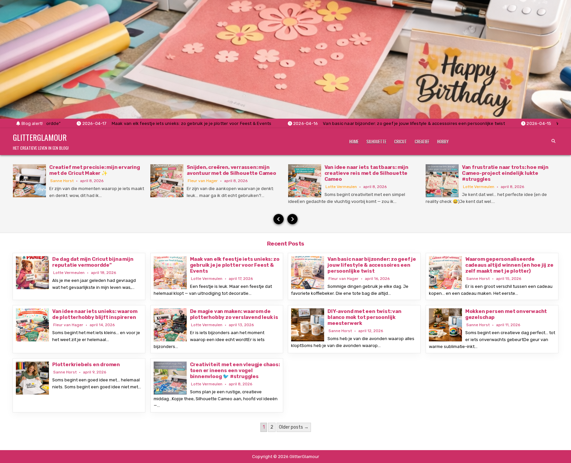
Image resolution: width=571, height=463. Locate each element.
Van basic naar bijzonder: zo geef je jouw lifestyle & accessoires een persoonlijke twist (371, 265)
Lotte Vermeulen (341, 187)
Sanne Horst (62, 181)
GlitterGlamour (40, 137)
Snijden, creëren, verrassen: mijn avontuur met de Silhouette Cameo (231, 170)
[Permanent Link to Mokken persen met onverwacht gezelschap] (445, 324)
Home (354, 141)
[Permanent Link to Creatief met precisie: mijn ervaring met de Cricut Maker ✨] (29, 180)
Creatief (422, 141)
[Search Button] (553, 141)
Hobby (443, 141)
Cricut (400, 141)
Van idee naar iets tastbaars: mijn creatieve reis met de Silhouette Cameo (366, 173)
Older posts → (294, 427)
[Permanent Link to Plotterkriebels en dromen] (32, 378)
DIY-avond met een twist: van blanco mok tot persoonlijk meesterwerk (364, 317)
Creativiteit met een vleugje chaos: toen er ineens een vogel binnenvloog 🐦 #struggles (235, 370)
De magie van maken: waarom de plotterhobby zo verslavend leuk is (234, 314)
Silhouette (376, 141)
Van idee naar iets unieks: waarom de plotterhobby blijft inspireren (94, 314)
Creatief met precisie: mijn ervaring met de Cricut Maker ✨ (94, 170)
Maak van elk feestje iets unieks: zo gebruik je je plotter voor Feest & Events (235, 265)
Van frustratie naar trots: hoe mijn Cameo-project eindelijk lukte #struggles (505, 173)
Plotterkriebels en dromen (86, 364)
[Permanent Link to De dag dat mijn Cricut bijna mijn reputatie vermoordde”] (32, 272)
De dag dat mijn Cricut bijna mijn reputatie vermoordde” (92, 262)
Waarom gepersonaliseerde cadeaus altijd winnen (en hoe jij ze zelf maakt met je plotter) (509, 265)
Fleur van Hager (203, 181)
